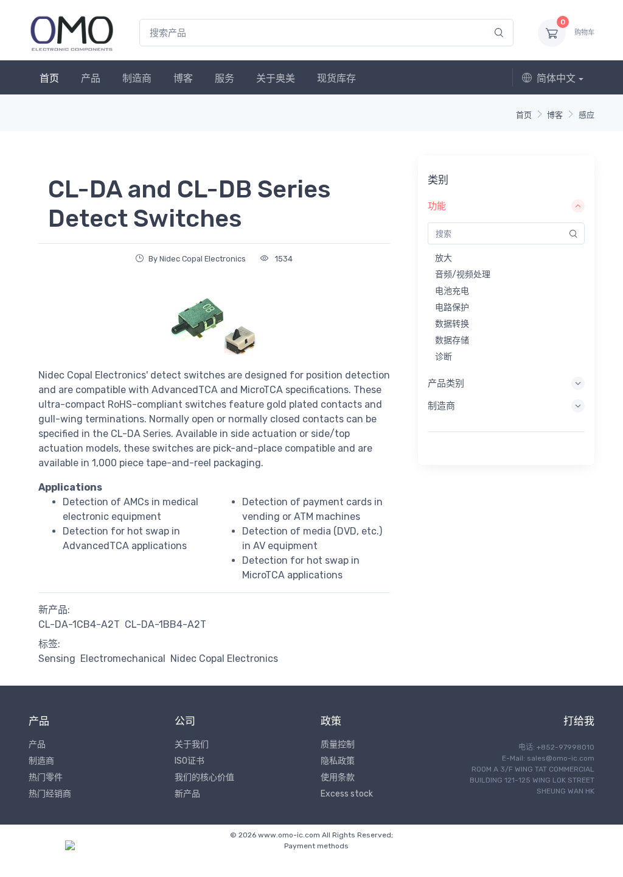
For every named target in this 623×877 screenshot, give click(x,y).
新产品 (187, 794)
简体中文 (556, 78)
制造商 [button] (441, 405)
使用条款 (338, 777)
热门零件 (46, 777)
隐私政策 (338, 761)
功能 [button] (437, 206)
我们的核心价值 (204, 777)
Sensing (56, 658)
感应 (586, 114)
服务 (224, 78)
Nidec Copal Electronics (224, 658)
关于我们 (192, 744)
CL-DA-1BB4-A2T (165, 624)
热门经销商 (50, 794)
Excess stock (347, 794)
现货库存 (336, 78)
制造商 (136, 78)
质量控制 (338, 744)
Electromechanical (122, 658)
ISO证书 (189, 761)
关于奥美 (275, 78)
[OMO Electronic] (72, 32)
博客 (183, 78)
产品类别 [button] (446, 383)
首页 (49, 78)
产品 (90, 78)
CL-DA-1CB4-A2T (79, 624)
